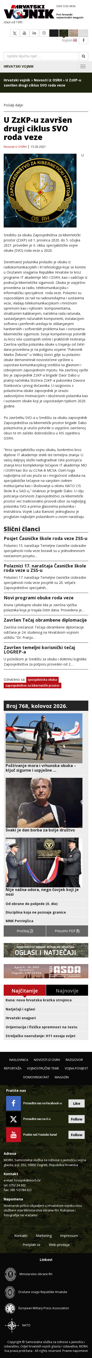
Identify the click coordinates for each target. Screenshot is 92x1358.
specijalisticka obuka (42, 680)
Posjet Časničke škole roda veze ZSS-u (45, 538)
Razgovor (74, 1059)
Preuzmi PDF (66, 931)
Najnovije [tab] (67, 990)
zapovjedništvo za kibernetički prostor (32, 685)
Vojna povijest (76, 1068)
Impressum (69, 1235)
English (67, 40)
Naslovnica (18, 1059)
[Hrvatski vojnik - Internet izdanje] (46, 12)
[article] (46, 743)
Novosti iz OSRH (48, 80)
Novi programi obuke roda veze (39, 597)
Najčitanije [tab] (25, 990)
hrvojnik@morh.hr (27, 1180)
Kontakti (20, 1235)
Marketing (44, 1235)
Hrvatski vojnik (19, 66)
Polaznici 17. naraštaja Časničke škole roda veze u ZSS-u (45, 568)
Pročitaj (23, 931)
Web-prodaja (59, 1244)
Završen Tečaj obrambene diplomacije (45, 620)
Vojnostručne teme (43, 1068)
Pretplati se (31, 1244)
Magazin (62, 1077)
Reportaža (12, 1068)
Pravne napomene (75, 1351)
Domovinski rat (36, 1077)
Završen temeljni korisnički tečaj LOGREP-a (39, 649)
